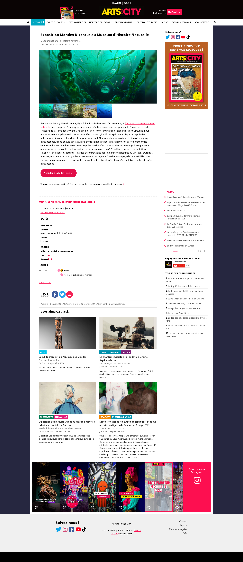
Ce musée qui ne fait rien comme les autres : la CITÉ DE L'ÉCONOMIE (184, 233)
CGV (185, 533)
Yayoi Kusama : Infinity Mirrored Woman (185, 197)
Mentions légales (178, 529)
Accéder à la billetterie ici (58, 173)
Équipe (183, 525)
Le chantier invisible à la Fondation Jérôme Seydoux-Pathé (123, 358)
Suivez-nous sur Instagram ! (197, 471)
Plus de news (172, 251)
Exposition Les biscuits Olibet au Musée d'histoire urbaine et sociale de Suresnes (67, 423)
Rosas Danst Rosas (176, 210)
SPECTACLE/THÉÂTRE (147, 22)
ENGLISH (127, 3)
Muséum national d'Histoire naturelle (67, 202)
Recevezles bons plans (159, 11)
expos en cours (55, 22)
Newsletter (174, 11)
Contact (183, 521)
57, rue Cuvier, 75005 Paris (52, 212)
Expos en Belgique (181, 22)
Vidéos (36, 22)
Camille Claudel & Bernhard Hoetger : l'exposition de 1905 (184, 217)
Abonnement (202, 22)
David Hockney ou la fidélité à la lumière (185, 240)
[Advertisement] (186, 130)
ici (124, 184)
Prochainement (123, 22)
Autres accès (45, 282)
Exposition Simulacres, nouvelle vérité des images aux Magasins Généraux (186, 203)
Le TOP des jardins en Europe (180, 245)
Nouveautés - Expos (99, 22)
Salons (164, 22)
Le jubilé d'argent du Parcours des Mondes (62, 356)
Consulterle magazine (80, 11)
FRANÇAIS (116, 3)
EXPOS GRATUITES (77, 22)
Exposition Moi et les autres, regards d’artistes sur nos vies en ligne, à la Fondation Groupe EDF (127, 423)
